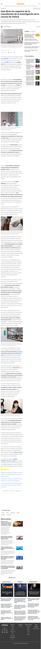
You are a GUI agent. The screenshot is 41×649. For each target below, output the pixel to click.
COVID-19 (3, 514)
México (13, 632)
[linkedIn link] (7, 632)
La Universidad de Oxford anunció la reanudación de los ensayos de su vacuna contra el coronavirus (11, 485)
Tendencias (3, 8)
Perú (12, 634)
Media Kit (28, 634)
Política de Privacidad (36, 628)
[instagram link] (7, 630)
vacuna (2, 512)
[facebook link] (2, 630)
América (12, 626)
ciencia (18, 512)
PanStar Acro (26, 6)
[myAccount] (39, 4)
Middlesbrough (34, 6)
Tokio (22, 6)
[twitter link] (5, 630)
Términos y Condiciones (36, 627)
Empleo (20, 626)
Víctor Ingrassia (7, 26)
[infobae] (20, 4)
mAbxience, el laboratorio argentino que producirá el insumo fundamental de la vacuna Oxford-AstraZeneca (12, 474)
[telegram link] (5, 632)
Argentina (28, 626)
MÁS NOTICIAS (11, 577)
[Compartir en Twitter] (6, 53)
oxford (7, 512)
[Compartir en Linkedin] (9, 53)
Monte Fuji (30, 6)
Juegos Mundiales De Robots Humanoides (14, 6)
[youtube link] (2, 632)
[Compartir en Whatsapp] (2, 53)
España (12, 629)
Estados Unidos (12, 631)
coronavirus (9, 514)
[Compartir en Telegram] (11, 53)
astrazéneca (12, 512)
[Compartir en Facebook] (4, 53)
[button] (1, 3)
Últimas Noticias (12, 637)
